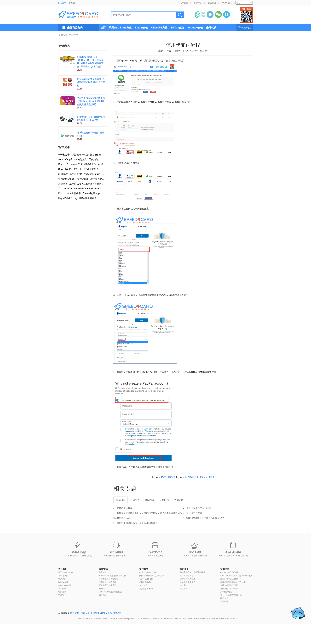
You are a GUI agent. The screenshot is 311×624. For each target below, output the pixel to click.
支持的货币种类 (124, 508)
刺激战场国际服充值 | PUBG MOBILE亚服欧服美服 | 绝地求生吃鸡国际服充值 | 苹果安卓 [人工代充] (90, 61)
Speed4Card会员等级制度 (110, 591)
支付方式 (73, 35)
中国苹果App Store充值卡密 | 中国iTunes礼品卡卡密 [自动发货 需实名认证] (91, 101)
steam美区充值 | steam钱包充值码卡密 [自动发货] (91, 118)
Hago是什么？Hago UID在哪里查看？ (77, 198)
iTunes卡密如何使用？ (230, 572)
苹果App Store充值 (120, 27)
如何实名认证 (123, 517)
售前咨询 (62, 591)
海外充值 (74, 612)
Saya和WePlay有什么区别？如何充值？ (78, 169)
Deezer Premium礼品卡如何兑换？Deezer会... (81, 164)
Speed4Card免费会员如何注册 (112, 575)
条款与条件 (63, 575)
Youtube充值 (195, 27)
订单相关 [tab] (135, 499)
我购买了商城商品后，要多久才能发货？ (137, 522)
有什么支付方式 (194, 512)
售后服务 (184, 568)
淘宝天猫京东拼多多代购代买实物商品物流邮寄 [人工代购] (91, 82)
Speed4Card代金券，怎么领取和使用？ (237, 575)
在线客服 (184, 585)
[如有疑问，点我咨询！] (298, 613)
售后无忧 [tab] (178, 499)
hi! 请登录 (62, 2)
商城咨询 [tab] (149, 499)
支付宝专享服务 (186, 575)
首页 (103, 27)
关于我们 (62, 568)
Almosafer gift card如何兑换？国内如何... (79, 159)
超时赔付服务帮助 (187, 578)
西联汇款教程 (168, 476)
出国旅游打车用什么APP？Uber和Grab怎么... (81, 173)
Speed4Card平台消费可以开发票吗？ (205, 517)
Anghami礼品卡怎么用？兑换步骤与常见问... (80, 183)
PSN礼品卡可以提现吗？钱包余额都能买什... (80, 154)
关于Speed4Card (66, 572)
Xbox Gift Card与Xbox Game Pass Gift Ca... (80, 188)
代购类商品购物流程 (107, 581)
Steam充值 (141, 27)
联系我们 (212, 2)
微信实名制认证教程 (229, 578)
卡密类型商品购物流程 (108, 578)
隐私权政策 (63, 581)
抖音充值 (85, 612)
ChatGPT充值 (159, 27)
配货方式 (224, 598)
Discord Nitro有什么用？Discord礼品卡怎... (80, 193)
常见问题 (224, 601)
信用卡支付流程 (146, 578)
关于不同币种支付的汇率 (198, 508)
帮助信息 (224, 568)
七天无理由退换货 (187, 581)
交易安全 (62, 594)
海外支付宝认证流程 (229, 588)
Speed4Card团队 (66, 585)
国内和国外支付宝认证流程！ (200, 476)
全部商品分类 (75, 27)
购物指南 (103, 568)
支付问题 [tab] (164, 499)
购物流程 (103, 588)
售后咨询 (62, 588)
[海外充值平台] (81, 14)
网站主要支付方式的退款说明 (192, 572)
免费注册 (72, 2)
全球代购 (211, 27)
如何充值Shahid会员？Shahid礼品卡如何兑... (81, 178)
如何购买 (103, 594)
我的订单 (184, 2)
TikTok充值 (177, 27)
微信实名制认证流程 (148, 572)
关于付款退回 (226, 591)
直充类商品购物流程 (107, 585)
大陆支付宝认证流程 (229, 585)
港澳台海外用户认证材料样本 (233, 581)
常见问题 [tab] (120, 499)
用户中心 (198, 2)
